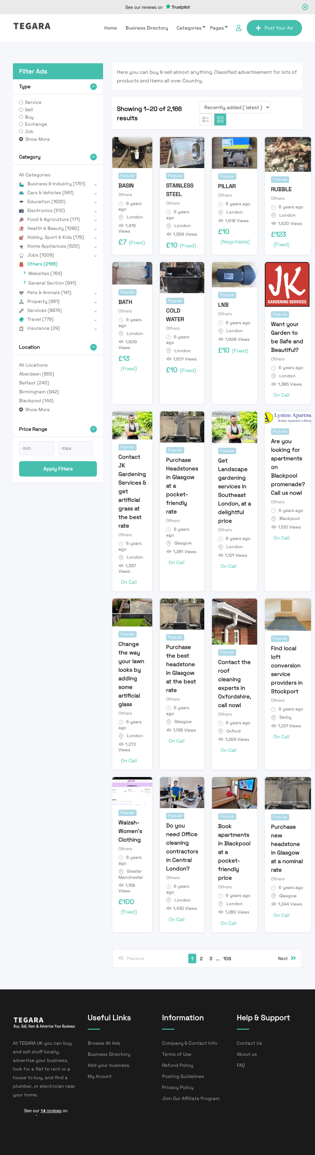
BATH (125, 301)
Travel (40, 319)
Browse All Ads (104, 1043)
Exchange (36, 124)
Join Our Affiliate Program (191, 1098)
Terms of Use (176, 1054)
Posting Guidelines (183, 1076)
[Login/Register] (238, 28)
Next (283, 958)
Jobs (40, 255)
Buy (29, 117)
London (135, 217)
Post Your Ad (279, 28)
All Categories (34, 175)
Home (110, 28)
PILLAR (227, 186)
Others (42, 264)
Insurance (43, 328)
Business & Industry (56, 184)
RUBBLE (281, 189)
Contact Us (249, 1043)
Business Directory (147, 28)
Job (29, 131)
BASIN (126, 185)
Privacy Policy (177, 1087)
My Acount (100, 1076)
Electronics (46, 210)
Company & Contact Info (189, 1043)
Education (46, 201)
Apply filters (58, 469)
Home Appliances (53, 246)
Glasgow (183, 543)
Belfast (34, 383)
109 (227, 958)
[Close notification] (305, 7)
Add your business (108, 1065)
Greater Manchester (130, 874)
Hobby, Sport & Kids (55, 237)
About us (247, 1054)
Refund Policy (177, 1065)
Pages (217, 28)
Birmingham (39, 392)
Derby (285, 717)
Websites (45, 273)
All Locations (33, 365)
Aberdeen (36, 374)
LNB (223, 304)
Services (44, 310)
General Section (52, 283)
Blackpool (36, 400)
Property (43, 301)
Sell (29, 109)
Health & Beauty (53, 228)
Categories (189, 28)
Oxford (233, 731)
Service (33, 102)
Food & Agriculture (53, 219)
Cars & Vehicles (50, 192)
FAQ (241, 1065)
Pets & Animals (49, 292)
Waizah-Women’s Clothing (130, 831)
